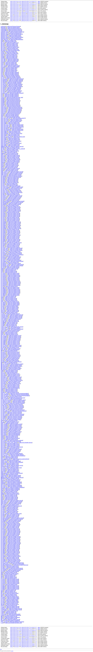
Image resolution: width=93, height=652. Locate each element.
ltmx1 (2, 489)
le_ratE (2, 325)
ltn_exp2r (3, 523)
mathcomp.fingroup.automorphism (20, 459)
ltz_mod (2, 601)
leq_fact (2, 193)
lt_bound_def (4, 608)
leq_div (2, 183)
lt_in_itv (2, 606)
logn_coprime (4, 449)
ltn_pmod (3, 511)
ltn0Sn (2, 573)
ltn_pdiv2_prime (4, 568)
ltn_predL (3, 561)
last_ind (2, 46)
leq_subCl (3, 226)
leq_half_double (5, 202)
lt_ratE (2, 613)
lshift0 (2, 474)
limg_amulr (3, 388)
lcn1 (2, 95)
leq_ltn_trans (4, 242)
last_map (3, 42)
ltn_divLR (3, 509)
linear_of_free (4, 396)
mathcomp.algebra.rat (10, 270)
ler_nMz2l (3, 287)
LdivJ (2, 114)
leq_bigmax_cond (5, 264)
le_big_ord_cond (5, 326)
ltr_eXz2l (3, 581)
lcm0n (2, 69)
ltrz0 (2, 577)
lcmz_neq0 (3, 65)
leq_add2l (3, 240)
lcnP (2, 73)
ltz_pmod (3, 602)
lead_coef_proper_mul (6, 136)
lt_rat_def (3, 610)
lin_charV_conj (4, 409)
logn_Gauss (4, 450)
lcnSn (2, 75)
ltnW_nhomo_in (4, 500)
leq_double (3, 204)
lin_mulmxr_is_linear (6, 402)
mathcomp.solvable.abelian (11, 114)
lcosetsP (3, 105)
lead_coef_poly (4, 143)
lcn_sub (2, 89)
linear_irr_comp (4, 393)
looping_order (4, 462)
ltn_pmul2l (3, 532)
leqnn (2, 164)
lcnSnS (2, 76)
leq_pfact (3, 194)
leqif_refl (3, 160)
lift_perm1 (3, 353)
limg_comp (3, 374)
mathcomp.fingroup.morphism (14, 253)
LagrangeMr (4, 30)
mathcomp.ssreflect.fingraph (16, 462)
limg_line (3, 386)
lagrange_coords (5, 34)
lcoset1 (2, 113)
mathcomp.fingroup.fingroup (13, 26)
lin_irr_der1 (3, 404)
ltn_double (3, 521)
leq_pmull (3, 216)
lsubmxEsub (4, 475)
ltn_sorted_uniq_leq (5, 563)
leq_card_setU (4, 249)
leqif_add (3, 156)
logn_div (3, 448)
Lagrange (3, 26)
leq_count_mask (5, 188)
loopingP (3, 460)
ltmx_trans (3, 486)
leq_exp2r (3, 206)
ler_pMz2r (3, 295)
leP (1, 152)
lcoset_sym (3, 110)
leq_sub (3, 229)
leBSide (3, 147)
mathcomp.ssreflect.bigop (13, 161)
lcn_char (3, 92)
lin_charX (3, 412)
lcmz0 (2, 67)
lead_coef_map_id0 (5, 126)
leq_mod (3, 184)
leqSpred (3, 168)
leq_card (3, 259)
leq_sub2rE (3, 223)
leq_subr (3, 234)
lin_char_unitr (4, 407)
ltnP (2, 495)
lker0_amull (3, 435)
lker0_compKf (4, 426)
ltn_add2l (3, 552)
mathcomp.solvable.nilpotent (11, 72)
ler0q (2, 297)
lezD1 (2, 300)
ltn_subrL (3, 547)
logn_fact (3, 441)
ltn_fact (2, 522)
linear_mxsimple (5, 394)
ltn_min (2, 535)
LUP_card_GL (4, 621)
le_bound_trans (4, 314)
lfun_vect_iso (4, 335)
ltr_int (2, 584)
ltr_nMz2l (3, 585)
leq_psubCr (3, 225)
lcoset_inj (3, 112)
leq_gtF (2, 246)
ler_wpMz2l (3, 290)
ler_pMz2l (3, 288)
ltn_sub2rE (3, 537)
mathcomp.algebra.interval (16, 146)
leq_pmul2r (3, 209)
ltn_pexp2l (3, 524)
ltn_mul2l (3, 534)
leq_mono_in (4, 196)
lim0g (2, 390)
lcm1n (2, 71)
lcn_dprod (3, 82)
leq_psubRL (4, 228)
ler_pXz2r (3, 274)
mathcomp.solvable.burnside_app (14, 97)
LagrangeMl (3, 29)
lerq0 (2, 270)
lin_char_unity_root (5, 410)
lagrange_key (4, 38)
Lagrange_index (5, 31)
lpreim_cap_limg (5, 465)
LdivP (2, 116)
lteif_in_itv (3, 479)
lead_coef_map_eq (5, 124)
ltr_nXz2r (3, 579)
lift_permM (3, 354)
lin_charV (3, 413)
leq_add (3, 238)
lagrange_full (4, 35)
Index (1, 649)
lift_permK (3, 357)
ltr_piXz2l (3, 583)
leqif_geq (3, 158)
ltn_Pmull (3, 530)
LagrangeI (3, 28)
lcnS (2, 74)
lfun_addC (3, 343)
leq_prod (3, 266)
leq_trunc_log (4, 252)
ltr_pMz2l (3, 586)
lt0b (1, 616)
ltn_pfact (3, 514)
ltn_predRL (3, 560)
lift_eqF (2, 360)
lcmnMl (2, 57)
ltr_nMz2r (3, 587)
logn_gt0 (3, 452)
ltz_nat (2, 603)
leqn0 (2, 166)
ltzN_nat (3, 596)
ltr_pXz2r (3, 580)
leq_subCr (3, 224)
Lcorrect (3, 97)
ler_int (2, 286)
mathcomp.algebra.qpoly (13, 27)
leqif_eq (3, 157)
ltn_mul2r (3, 533)
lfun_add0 (3, 342)
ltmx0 (2, 488)
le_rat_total (3, 320)
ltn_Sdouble (4, 520)
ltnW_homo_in (4, 501)
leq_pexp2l (3, 207)
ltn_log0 (3, 567)
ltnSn (2, 498)
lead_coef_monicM (5, 130)
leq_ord (2, 255)
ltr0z (2, 592)
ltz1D (2, 605)
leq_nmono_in (4, 195)
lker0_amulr (3, 433)
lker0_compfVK (4, 424)
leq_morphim (4, 254)
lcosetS (2, 104)
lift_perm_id (3, 356)
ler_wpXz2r (3, 276)
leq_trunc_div (4, 185)
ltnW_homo (3, 503)
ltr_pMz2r (3, 589)
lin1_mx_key (4, 419)
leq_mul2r (3, 213)
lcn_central (3, 85)
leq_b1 (2, 205)
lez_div (2, 306)
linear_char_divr (5, 397)
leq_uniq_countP (5, 192)
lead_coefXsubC (5, 133)
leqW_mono (4, 175)
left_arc (2, 149)
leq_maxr (3, 218)
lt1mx (2, 620)
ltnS (2, 496)
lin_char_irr (3, 408)
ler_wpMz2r (3, 293)
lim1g (2, 391)
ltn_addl (3, 550)
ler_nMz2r (3, 294)
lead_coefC (3, 144)
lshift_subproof (4, 473)
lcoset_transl (4, 108)
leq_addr (3, 236)
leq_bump (3, 258)
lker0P (2, 422)
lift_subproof (4, 361)
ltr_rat (2, 590)
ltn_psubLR (3, 543)
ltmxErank (3, 483)
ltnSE (2, 497)
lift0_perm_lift (4, 368)
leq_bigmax (3, 263)
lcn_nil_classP (4, 78)
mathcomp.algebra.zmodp (11, 474)
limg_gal (3, 372)
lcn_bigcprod (4, 81)
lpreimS (2, 464)
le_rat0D (3, 323)
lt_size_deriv (4, 614)
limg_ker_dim (4, 379)
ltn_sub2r (3, 546)
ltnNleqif (3, 493)
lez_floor (3, 307)
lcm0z (2, 70)
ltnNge (2, 492)
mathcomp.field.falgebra (13, 349)
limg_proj (3, 373)
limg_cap (3, 384)
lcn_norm (3, 88)
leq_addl (3, 237)
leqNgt (2, 163)
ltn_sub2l (3, 545)
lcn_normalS (4, 86)
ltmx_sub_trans (4, 487)
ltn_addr (3, 549)
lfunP (2, 333)
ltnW (2, 499)
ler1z (2, 299)
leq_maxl (3, 219)
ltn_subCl (3, 538)
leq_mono (3, 199)
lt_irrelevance (4, 609)
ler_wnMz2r (3, 291)
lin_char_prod (4, 415)
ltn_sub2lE (3, 536)
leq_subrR (3, 232)
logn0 (2, 456)
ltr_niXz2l (3, 582)
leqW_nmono (4, 173)
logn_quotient (4, 453)
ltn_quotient (3, 506)
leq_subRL (3, 227)
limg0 (2, 389)
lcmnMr (2, 58)
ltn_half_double (4, 519)
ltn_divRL (3, 507)
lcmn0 (2, 62)
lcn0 (2, 94)
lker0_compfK (4, 425)
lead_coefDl (4, 140)
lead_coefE (3, 145)
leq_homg (3, 253)
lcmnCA (2, 55)
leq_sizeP (3, 262)
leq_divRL (3, 182)
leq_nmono (3, 197)
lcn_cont (3, 77)
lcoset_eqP (3, 109)
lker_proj (3, 421)
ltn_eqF (2, 558)
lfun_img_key (4, 346)
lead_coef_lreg (4, 128)
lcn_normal (3, 90)
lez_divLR (3, 302)
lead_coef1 (3, 137)
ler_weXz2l (3, 280)
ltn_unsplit (3, 570)
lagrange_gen (4, 33)
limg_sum (3, 385)
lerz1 (2, 272)
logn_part (3, 445)
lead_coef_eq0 (4, 141)
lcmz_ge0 (3, 66)
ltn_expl (2, 526)
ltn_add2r (3, 551)
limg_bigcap (4, 383)
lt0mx (2, 617)
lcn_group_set (4, 93)
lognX (2, 439)
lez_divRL (3, 305)
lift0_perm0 (3, 369)
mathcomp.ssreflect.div (10, 51)
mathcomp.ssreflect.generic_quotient (16, 148)
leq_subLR (3, 235)
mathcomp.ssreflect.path (13, 50)
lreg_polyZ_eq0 (4, 467)
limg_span (3, 382)
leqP (2, 167)
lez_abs (2, 308)
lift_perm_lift (4, 355)
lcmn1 (2, 63)
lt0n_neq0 (3, 619)
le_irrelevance (4, 318)
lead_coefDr (4, 138)
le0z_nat (3, 331)
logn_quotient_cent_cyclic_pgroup (9, 442)
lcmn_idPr (3, 60)
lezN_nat (3, 301)
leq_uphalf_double (5, 201)
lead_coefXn (4, 131)
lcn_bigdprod (4, 79)
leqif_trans (3, 159)
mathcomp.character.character (17, 397)
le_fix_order (3, 319)
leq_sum (3, 267)
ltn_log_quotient (4, 562)
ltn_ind (2, 554)
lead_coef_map (4, 119)
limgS (2, 371)
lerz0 (2, 271)
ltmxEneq (3, 481)
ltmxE (2, 480)
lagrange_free (4, 36)
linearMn (3, 392)
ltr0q (2, 591)
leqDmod (3, 153)
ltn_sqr (2, 516)
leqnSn (2, 165)
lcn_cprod (3, 83)
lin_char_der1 (4, 406)
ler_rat (2, 296)
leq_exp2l (3, 208)
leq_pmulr (3, 215)
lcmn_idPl (3, 59)
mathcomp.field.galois (12, 372)
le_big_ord (3, 330)
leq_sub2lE (3, 221)
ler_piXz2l (3, 279)
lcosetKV (3, 100)
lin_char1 (3, 418)
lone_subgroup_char (6, 459)
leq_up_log (3, 251)
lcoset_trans (4, 107)
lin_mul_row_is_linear (6, 400)
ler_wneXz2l (4, 282)
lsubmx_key (3, 476)
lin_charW (3, 417)
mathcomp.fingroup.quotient (15, 176)
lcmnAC (3, 52)
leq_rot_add (3, 189)
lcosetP (2, 102)
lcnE (2, 72)
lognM (2, 437)
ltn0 (1, 572)
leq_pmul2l (3, 211)
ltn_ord (2, 571)
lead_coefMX (4, 132)
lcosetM (2, 101)
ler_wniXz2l (3, 284)
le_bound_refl (4, 317)
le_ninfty (3, 313)
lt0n (1, 618)
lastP (2, 41)
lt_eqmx (2, 615)
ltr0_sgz (2, 593)
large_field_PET (5, 39)
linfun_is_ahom (4, 398)
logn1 (2, 457)
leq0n (2, 268)
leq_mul (3, 212)
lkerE (2, 420)
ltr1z (2, 594)
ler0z (2, 298)
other (39, 1)
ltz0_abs (3, 604)
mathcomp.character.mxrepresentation (19, 393)
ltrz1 (2, 578)
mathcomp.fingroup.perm (13, 351)
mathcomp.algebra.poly (15, 119)
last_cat (2, 48)
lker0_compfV (4, 428)
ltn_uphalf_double (5, 518)
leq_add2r (3, 239)
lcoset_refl (3, 111)
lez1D (2, 312)
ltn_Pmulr (3, 528)
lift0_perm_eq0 (4, 366)
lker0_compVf (4, 431)
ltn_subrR (3, 548)
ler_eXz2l (3, 277)
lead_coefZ (3, 122)
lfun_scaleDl (4, 336)
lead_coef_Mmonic (5, 129)
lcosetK (2, 99)
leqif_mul (3, 155)
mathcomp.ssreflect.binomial (14, 177)
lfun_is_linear (4, 345)
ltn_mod (3, 512)
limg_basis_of (4, 377)
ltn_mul (2, 527)
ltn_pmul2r (3, 531)
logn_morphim (4, 440)
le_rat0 (2, 324)
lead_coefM (3, 123)
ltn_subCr (3, 540)
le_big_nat (3, 327)
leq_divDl (3, 179)
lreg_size (3, 468)
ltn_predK (3, 559)
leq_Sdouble (4, 203)
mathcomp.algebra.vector (11, 332)
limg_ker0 (3, 376)
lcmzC (2, 64)
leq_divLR (3, 178)
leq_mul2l (3, 214)
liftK (2, 350)
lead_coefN (3, 135)
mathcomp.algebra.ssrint (13, 150)
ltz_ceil (2, 599)
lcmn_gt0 (3, 61)
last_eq (2, 43)
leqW (2, 170)
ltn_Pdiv (3, 508)
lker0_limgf (3, 430)
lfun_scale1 (3, 338)
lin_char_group (4, 403)
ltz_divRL (3, 597)
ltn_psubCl (3, 539)
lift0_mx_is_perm (5, 364)
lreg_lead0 (3, 469)
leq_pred (3, 247)
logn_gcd (3, 444)
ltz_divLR (3, 598)
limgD (2, 370)
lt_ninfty (2, 607)
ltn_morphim (4, 569)
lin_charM (3, 416)
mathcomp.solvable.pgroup (25, 442)
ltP (1, 574)
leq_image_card (5, 261)
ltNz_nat (3, 504)
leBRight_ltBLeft (5, 146)
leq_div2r (3, 181)
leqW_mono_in (4, 172)
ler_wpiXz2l (3, 285)
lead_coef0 (3, 142)
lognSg (2, 438)
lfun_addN (3, 341)
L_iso (2, 622)
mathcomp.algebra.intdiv (11, 64)
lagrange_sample (5, 37)
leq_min (3, 217)
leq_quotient (4, 176)
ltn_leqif (2, 515)
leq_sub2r (3, 231)
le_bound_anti (4, 315)
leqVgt (2, 169)
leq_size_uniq (4, 190)
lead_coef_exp (4, 121)
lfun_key (3, 347)
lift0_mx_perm (4, 365)
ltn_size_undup (4, 513)
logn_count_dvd (4, 447)
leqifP (2, 154)
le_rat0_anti (3, 321)
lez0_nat (3, 311)
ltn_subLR (3, 542)
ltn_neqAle (3, 556)
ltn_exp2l (3, 525)
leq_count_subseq (5, 187)
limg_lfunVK (4, 381)
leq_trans (3, 243)
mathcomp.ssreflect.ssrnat (10, 152)
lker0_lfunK (3, 432)
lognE (2, 436)
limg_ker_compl (4, 380)
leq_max (3, 220)
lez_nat (2, 309)
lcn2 (2, 96)
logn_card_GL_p (5, 455)
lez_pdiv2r (3, 303)
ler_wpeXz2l (4, 283)
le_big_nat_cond (5, 329)
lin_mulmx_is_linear (5, 401)
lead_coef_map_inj (5, 125)
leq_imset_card (4, 250)
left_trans (3, 148)
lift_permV (3, 351)
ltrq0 (2, 575)
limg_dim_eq (4, 378)
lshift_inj (3, 472)
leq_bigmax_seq (5, 265)
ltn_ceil (2, 510)
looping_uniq (4, 461)
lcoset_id (3, 106)
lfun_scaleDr (4, 337)
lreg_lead (3, 471)
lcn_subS (3, 87)
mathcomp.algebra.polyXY (19, 118)
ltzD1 (2, 595)
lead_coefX (3, 134)
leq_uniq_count (4, 191)
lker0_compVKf (4, 427)
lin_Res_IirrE (4, 405)
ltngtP (2, 490)
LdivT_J (3, 117)
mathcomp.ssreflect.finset (16, 248)
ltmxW (2, 484)
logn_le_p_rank (4, 454)
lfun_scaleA (3, 339)
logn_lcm (3, 443)
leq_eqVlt (3, 244)
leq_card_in (3, 260)
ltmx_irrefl (3, 485)
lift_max (2, 358)
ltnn (1, 491)
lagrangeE (3, 27)
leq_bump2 (3, 256)
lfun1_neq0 (3, 348)
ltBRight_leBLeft (5, 477)
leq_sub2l (3, 230)
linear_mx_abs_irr (5, 395)
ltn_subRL (3, 544)
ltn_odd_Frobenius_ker (6, 564)
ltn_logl (2, 566)
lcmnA (2, 51)
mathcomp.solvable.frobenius (21, 564)
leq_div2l (3, 180)
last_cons (3, 49)
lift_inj (2, 359)
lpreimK (2, 463)
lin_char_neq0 (4, 414)
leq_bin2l (3, 177)
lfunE (2, 332)
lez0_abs (3, 310)
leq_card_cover (4, 248)
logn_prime (3, 451)
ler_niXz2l (3, 278)
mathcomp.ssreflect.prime (14, 251)
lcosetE (2, 98)
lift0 (1, 362)
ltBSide (2, 478)
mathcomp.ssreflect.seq (10, 40)
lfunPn (2, 334)
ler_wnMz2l (3, 289)
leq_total (3, 241)
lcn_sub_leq (4, 84)
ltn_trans (3, 555)
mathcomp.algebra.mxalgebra (17, 455)
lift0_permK (3, 367)
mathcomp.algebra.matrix (17, 364)
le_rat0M (3, 322)
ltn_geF (2, 557)
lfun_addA (3, 344)
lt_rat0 (2, 611)
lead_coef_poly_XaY (6, 118)
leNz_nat (3, 150)
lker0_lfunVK (4, 429)
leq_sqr (2, 200)
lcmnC (2, 54)
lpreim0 (2, 466)
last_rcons (3, 47)
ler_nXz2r (3, 273)
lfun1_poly (3, 349)
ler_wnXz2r (3, 275)
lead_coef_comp (5, 120)
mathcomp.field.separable (16, 39)
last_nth (2, 45)
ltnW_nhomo (4, 502)
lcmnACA (3, 53)
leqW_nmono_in (5, 171)
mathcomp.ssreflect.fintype (12, 255)
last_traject (3, 50)
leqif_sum (3, 161)
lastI (2, 40)
